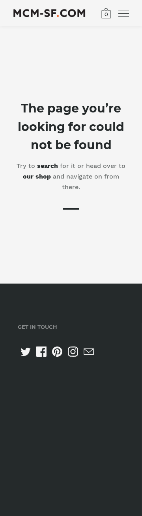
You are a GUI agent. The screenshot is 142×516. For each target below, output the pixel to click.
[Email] (89, 351)
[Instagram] (73, 351)
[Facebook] (41, 351)
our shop (37, 176)
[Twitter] (26, 351)
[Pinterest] (57, 351)
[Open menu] (123, 13)
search (47, 166)
